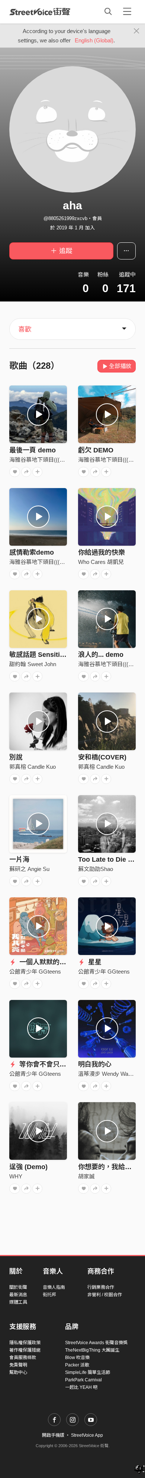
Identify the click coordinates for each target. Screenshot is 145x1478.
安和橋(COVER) (102, 757)
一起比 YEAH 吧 (81, 1387)
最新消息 (18, 1294)
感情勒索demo (31, 552)
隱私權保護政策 (25, 1342)
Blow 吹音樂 (77, 1357)
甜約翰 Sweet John (32, 664)
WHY (15, 1176)
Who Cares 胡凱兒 (101, 562)
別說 (16, 757)
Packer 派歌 (77, 1365)
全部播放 (120, 366)
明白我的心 (95, 1064)
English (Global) (94, 40)
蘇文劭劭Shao (95, 869)
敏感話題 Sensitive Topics (49, 654)
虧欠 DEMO (95, 450)
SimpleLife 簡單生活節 (87, 1372)
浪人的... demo (100, 654)
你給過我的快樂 (101, 552)
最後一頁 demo (32, 450)
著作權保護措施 (25, 1350)
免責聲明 (18, 1365)
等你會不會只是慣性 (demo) (60, 1064)
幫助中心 (18, 1372)
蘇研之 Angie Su (29, 869)
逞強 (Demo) (28, 1167)
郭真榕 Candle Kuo (32, 767)
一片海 (19, 859)
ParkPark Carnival (83, 1379)
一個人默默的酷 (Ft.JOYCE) (60, 962)
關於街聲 (18, 1287)
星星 (94, 962)
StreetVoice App (87, 1435)
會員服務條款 (22, 1357)
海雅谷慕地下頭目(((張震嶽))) (45, 459)
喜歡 (25, 329)
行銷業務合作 (100, 1287)
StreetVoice (40, 11)
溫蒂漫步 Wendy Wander (108, 1074)
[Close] (136, 31)
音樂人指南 (54, 1287)
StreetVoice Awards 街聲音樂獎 (96, 1342)
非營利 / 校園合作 (104, 1294)
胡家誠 (86, 1176)
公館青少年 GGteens (35, 971)
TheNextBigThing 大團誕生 (92, 1350)
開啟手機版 (53, 1435)
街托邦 (49, 1294)
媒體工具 (18, 1302)
